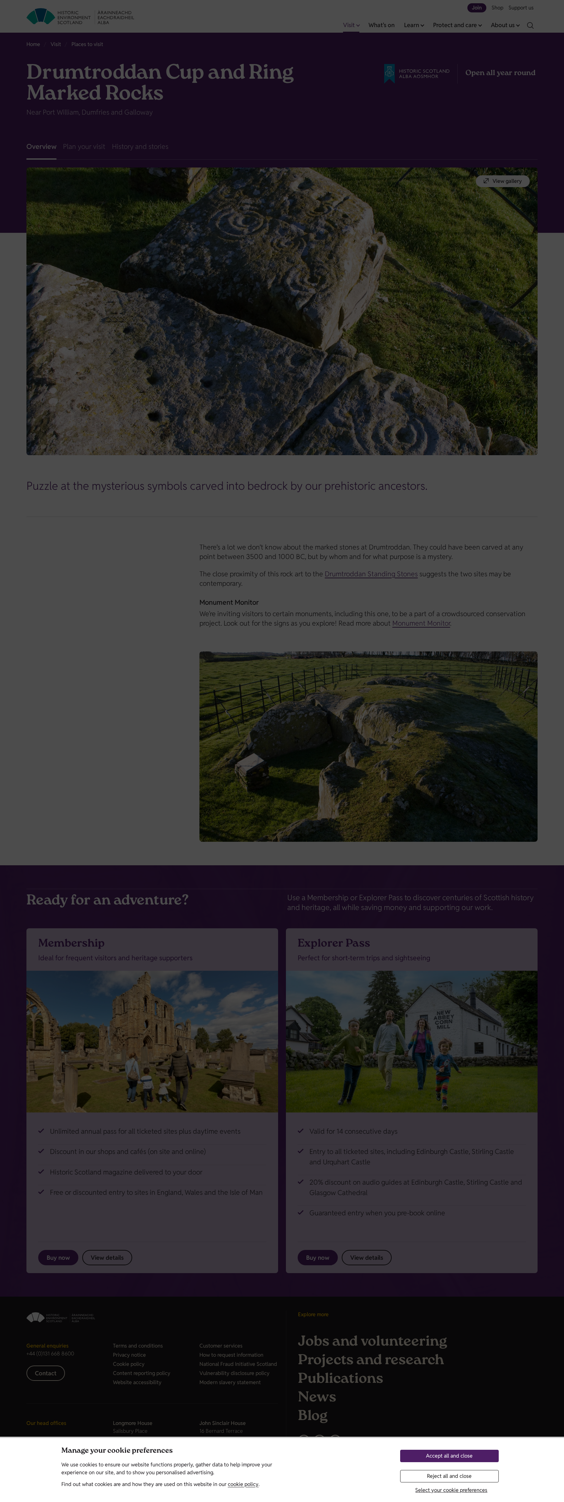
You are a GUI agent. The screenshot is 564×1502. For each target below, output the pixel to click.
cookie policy (243, 1484)
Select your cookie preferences (451, 1490)
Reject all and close (449, 1476)
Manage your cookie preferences (117, 1451)
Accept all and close (449, 1455)
